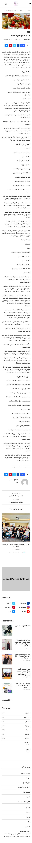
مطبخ (15, 467)
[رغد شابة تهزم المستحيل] (7, 630)
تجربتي (15, 722)
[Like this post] (21, 45)
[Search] (6, 4)
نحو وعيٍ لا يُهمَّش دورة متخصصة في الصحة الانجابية (16, 545)
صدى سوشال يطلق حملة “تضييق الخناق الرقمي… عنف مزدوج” (22, 685)
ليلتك (29, 821)
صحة (6, 833)
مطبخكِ (21, 10)
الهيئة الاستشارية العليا (23, 787)
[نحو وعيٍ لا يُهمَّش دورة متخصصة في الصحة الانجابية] (16, 527)
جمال (14, 833)
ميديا (27, 749)
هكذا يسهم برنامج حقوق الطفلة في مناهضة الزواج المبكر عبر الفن (22, 656)
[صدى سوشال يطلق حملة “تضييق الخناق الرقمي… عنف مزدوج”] (7, 688)
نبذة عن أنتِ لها (25, 773)
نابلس (9, 836)
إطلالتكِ (15, 713)
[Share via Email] (6, 45)
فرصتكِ (15, 734)
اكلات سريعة (26, 467)
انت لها (19, 833)
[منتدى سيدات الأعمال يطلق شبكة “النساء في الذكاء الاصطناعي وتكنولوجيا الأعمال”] (7, 673)
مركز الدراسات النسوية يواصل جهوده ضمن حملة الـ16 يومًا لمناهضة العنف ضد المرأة (22, 643)
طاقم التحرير (26, 39)
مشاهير (22, 836)
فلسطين (27, 836)
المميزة (15, 717)
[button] (3, 533)
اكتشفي (27, 826)
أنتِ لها (28, 833)
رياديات (15, 726)
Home (28, 10)
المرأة (23, 833)
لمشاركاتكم (26, 792)
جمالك (28, 812)
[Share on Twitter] (14, 45)
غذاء (20, 467)
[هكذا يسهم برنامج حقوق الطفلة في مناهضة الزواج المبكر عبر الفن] (7, 659)
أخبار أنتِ (28, 807)
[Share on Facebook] (18, 45)
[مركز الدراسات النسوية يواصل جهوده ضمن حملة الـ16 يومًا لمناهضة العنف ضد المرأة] (7, 644)
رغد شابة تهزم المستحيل (22, 626)
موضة (28, 817)
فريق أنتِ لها (26, 782)
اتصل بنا (28, 796)
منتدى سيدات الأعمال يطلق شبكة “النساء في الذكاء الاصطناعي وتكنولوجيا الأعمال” (23, 672)
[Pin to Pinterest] (10, 45)
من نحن (28, 777)
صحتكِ (15, 730)
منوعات (27, 742)
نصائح (5, 836)
